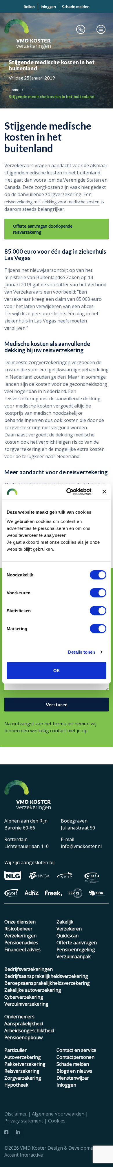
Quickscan (68, 935)
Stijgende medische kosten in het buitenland (51, 96)
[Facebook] (6, 1132)
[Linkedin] (18, 1132)
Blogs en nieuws (74, 1071)
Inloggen (48, 6)
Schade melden (76, 6)
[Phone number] (81, 29)
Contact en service (76, 1050)
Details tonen (81, 652)
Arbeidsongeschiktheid (29, 1030)
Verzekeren (69, 929)
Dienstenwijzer (73, 1078)
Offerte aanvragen (77, 942)
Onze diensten (20, 922)
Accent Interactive (23, 1155)
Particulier (15, 1050)
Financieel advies (22, 949)
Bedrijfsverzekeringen (28, 969)
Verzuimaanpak (74, 956)
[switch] (98, 592)
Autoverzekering (22, 1057)
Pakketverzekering (24, 1064)
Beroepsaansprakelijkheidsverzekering (47, 983)
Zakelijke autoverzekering (32, 990)
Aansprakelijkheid (23, 1023)
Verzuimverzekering (26, 1004)
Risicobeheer (18, 929)
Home (14, 89)
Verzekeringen (20, 935)
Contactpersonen (75, 1057)
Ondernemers (19, 1016)
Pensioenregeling (76, 949)
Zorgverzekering (22, 1078)
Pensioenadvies (21, 942)
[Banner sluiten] (104, 492)
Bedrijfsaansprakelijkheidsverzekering (46, 976)
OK (56, 670)
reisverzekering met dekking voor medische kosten (51, 201)
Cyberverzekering (23, 997)
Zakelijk (65, 922)
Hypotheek (16, 1085)
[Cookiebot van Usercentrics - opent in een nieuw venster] (68, 491)
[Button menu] (101, 29)
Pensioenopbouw (23, 1037)
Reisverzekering (21, 1071)
